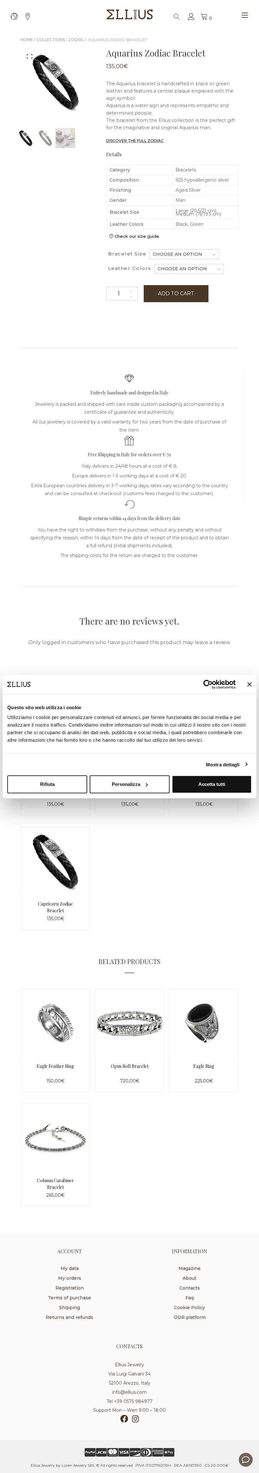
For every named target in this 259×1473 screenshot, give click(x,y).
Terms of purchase (69, 1298)
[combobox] (184, 254)
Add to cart (176, 293)
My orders (69, 1278)
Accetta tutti (211, 784)
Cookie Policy (189, 1307)
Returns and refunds (69, 1317)
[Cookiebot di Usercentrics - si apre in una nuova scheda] (208, 684)
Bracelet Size (127, 254)
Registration (70, 1288)
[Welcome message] (246, 1460)
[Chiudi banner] (249, 684)
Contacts (189, 1288)
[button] (29, 56)
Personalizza (126, 784)
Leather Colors (129, 268)
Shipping (69, 1307)
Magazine (189, 1268)
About (189, 1278)
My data (70, 1268)
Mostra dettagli (223, 764)
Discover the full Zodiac (135, 140)
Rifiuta (47, 784)
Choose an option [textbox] (177, 254)
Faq (189, 1298)
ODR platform (190, 1317)
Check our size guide (137, 236)
